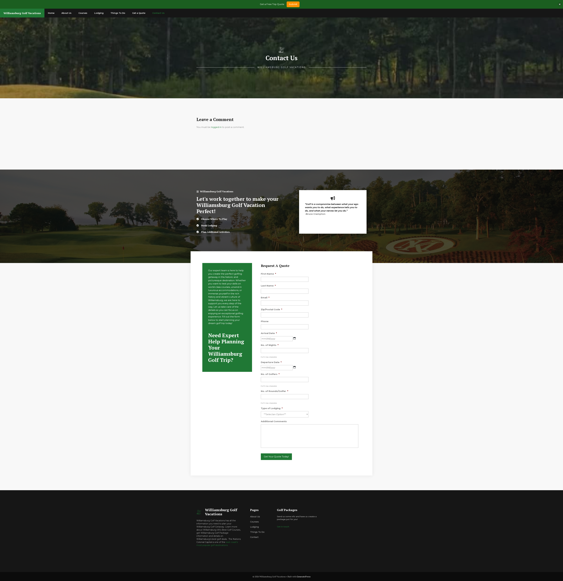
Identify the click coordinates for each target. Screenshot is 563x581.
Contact (254, 537)
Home (51, 13)
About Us (66, 13)
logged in (216, 127)
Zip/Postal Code (271, 309)
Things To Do (118, 13)
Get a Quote (138, 13)
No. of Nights (270, 345)
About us (255, 516)
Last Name (268, 285)
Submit (293, 4)
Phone (264, 321)
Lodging (99, 13)
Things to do (257, 532)
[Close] (560, 4)
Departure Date (271, 362)
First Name (268, 273)
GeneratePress (304, 576)
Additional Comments (274, 421)
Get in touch (283, 526)
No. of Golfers (270, 374)
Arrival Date (269, 333)
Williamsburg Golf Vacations (22, 13)
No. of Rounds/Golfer (274, 391)
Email (265, 297)
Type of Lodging (272, 408)
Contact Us (158, 13)
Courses (82, 13)
